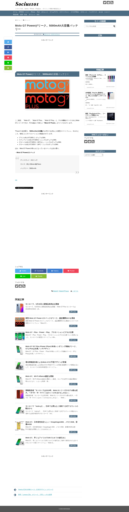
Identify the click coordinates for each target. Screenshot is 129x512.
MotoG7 (55, 291)
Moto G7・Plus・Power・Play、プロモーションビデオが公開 (49, 332)
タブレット (84, 12)
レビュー (107, 12)
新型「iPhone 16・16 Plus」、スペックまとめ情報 (95, 75)
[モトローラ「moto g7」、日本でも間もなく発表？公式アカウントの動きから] (20, 410)
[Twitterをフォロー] (104, 2)
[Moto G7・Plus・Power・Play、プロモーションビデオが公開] (20, 336)
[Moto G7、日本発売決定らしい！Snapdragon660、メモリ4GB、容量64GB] (20, 426)
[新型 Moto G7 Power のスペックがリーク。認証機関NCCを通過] (20, 322)
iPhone (33, 12)
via (16, 180)
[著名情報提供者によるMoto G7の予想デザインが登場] (20, 366)
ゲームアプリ (54, 12)
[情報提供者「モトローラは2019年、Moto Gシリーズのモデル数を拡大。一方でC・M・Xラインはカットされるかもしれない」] (20, 394)
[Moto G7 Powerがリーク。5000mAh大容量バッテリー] (8, 52)
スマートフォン (64, 12)
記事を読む (73, 312)
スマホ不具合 (75, 12)
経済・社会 (23, 14)
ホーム (15, 12)
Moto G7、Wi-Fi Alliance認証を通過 (39, 376)
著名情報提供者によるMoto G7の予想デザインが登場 (45, 362)
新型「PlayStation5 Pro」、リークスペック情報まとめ (95, 114)
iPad (38, 12)
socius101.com (90, 87)
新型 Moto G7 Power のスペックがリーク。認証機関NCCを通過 (50, 318)
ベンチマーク (93, 12)
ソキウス (75, 291)
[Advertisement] (47, 54)
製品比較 (16, 14)
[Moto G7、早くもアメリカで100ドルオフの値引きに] (20, 441)
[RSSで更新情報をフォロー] (111, 2)
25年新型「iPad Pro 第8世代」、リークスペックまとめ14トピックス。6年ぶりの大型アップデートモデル (95, 95)
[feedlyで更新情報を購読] (108, 2)
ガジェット (44, 12)
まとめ (101, 12)
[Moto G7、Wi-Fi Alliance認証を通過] (20, 380)
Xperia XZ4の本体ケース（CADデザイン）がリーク (35, 489)
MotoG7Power (64, 291)
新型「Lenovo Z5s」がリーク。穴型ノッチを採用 (35, 494)
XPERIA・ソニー (24, 12)
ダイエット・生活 (34, 14)
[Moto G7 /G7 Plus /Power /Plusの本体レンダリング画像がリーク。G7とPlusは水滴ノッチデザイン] (20, 350)
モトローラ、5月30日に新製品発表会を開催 (42, 304)
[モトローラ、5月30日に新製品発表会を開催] (20, 308)
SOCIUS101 (66, 509)
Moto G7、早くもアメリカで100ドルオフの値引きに (45, 438)
